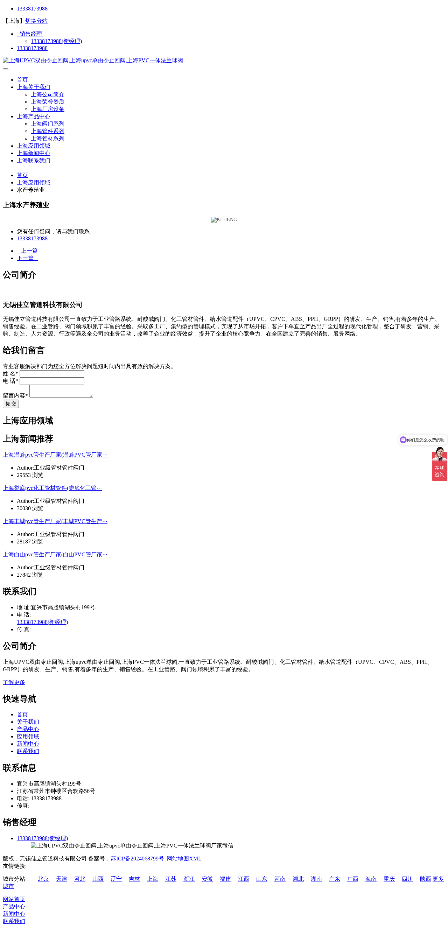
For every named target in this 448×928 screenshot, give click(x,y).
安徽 (207, 879)
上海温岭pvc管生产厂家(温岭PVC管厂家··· (55, 455)
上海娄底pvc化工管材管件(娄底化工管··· (52, 488)
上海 (152, 879)
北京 (43, 879)
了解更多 (14, 682)
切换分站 (36, 21)
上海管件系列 (47, 131)
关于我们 (28, 722)
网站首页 (14, 899)
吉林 (134, 879)
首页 (22, 80)
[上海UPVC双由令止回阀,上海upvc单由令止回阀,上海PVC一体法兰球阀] (93, 60)
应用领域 (28, 736)
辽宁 (116, 879)
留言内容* (15, 396)
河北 (79, 879)
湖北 (298, 879)
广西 (352, 879)
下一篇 (27, 258)
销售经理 (30, 34)
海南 (371, 879)
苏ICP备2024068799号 (137, 859)
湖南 (316, 879)
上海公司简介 (47, 94)
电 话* (10, 381)
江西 (243, 879)
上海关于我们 (33, 87)
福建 (225, 879)
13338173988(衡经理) (56, 41)
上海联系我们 (33, 160)
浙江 (189, 879)
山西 (98, 879)
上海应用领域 (33, 146)
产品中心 (28, 729)
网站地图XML (184, 859)
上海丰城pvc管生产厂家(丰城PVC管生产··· (55, 521)
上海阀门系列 (47, 124)
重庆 (389, 879)
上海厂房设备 (47, 109)
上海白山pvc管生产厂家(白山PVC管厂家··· (55, 554)
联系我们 (28, 751)
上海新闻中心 (33, 153)
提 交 (11, 403)
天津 (61, 879)
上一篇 (27, 251)
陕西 (425, 879)
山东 (261, 879)
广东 (334, 879)
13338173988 (32, 9)
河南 (280, 879)
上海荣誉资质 (47, 102)
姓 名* (10, 374)
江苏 (170, 879)
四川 (407, 879)
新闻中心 (28, 744)
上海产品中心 (33, 116)
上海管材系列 (47, 138)
